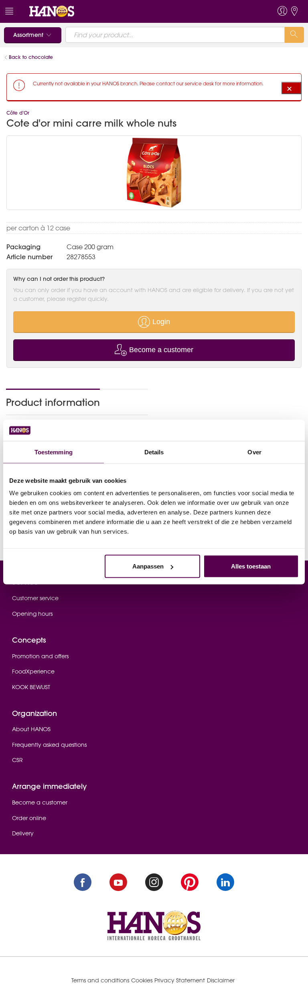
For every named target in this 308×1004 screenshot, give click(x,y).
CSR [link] (17, 760)
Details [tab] (154, 451)
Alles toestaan (251, 566)
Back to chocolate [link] (31, 57)
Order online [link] (29, 818)
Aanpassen (148, 566)
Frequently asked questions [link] (49, 745)
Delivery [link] (23, 833)
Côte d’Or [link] (17, 112)
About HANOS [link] (31, 729)
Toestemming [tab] (53, 451)
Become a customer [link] (39, 802)
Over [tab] (254, 451)
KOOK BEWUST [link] (31, 687)
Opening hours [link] (32, 614)
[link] (51, 10)
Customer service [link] (35, 598)
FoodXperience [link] (33, 671)
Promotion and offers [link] (40, 656)
